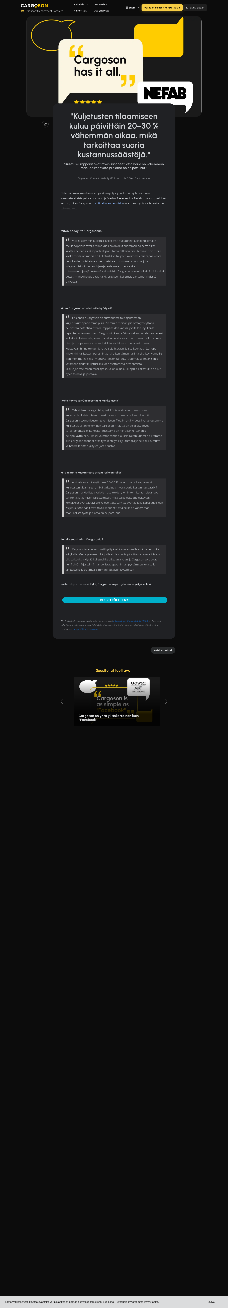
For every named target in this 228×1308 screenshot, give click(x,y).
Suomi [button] (132, 7)
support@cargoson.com (85, 629)
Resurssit (99, 4)
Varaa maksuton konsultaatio (162, 7)
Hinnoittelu (80, 10)
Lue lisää (108, 1302)
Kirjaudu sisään (195, 7)
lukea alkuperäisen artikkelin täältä (130, 621)
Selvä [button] (211, 1302)
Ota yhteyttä (101, 10)
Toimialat (79, 4)
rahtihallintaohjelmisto (108, 203)
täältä (155, 1302)
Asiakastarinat (163, 650)
